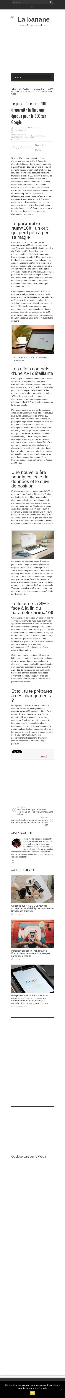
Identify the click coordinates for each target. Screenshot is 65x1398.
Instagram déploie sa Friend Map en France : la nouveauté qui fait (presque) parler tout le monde (30, 953)
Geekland (27, 89)
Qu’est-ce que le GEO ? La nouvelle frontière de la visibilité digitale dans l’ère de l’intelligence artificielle (32, 908)
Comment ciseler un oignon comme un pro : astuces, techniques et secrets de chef (29, 821)
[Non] (61, 1389)
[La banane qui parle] (32, 26)
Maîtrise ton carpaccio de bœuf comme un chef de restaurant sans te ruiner (35, 810)
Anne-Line (23, 128)
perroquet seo (19, 360)
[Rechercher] (51, 2)
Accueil (17, 89)
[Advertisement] (32, 50)
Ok (32, 1393)
